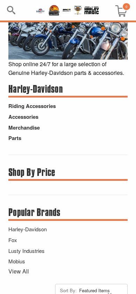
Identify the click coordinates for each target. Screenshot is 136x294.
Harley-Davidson (27, 229)
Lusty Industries (26, 250)
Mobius (16, 261)
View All (18, 271)
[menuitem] (118, 10)
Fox (12, 239)
